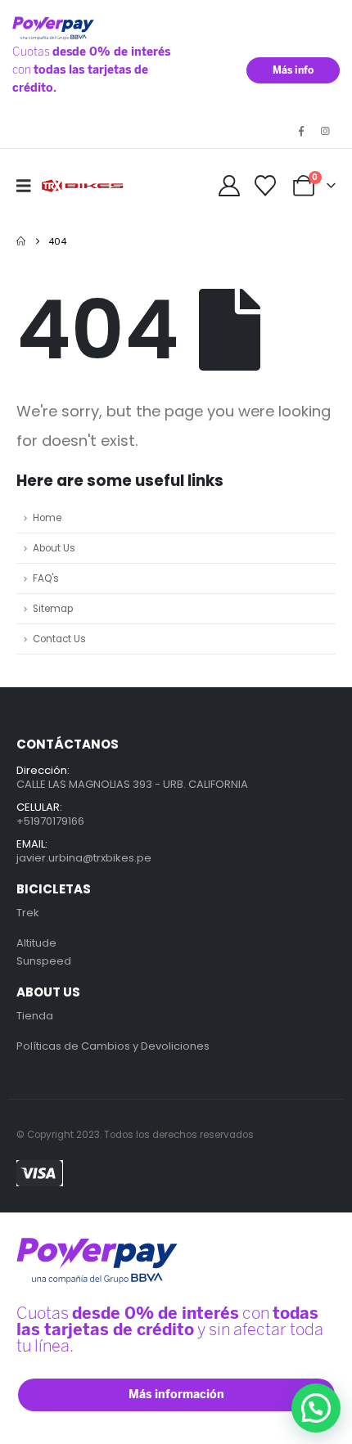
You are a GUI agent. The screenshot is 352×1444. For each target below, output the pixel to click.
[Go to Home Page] (20, 241)
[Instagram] (325, 131)
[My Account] (228, 185)
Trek (27, 912)
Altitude (36, 943)
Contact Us (59, 639)
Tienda (34, 1015)
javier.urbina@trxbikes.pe (83, 858)
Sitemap (53, 608)
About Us (54, 548)
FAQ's (46, 578)
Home (47, 517)
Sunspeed (43, 961)
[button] (29, 186)
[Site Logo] (83, 186)
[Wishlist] (265, 185)
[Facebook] (301, 131)
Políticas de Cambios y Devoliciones (113, 1046)
